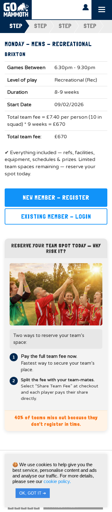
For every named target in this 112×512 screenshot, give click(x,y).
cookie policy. (57, 481)
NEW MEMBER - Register (56, 197)
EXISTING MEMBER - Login (56, 216)
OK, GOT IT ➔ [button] (32, 493)
